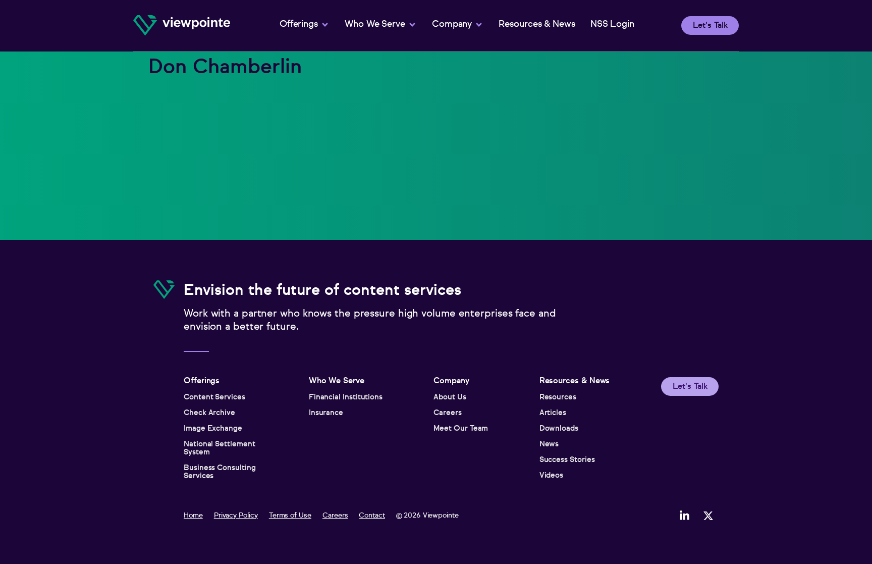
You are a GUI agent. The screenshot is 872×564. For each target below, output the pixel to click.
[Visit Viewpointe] (181, 25)
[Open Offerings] (325, 24)
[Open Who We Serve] (412, 24)
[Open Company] (478, 24)
